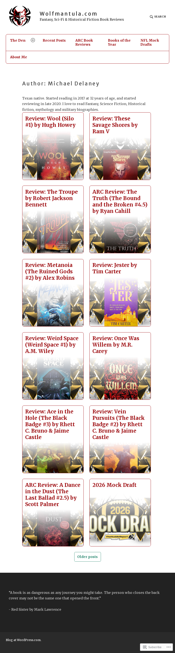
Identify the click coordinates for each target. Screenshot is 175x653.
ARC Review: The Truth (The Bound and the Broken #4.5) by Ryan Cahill (119, 201)
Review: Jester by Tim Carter (114, 268)
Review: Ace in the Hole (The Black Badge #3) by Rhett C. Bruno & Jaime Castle (50, 424)
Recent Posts (54, 40)
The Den (18, 40)
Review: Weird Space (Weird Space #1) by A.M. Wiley (52, 344)
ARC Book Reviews (84, 42)
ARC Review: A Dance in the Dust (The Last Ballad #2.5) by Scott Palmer (52, 495)
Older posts (87, 557)
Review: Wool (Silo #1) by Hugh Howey (50, 121)
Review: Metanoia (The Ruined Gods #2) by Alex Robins (50, 271)
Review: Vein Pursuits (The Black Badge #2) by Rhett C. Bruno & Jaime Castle (118, 424)
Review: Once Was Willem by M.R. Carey (115, 344)
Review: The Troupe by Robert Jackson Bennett (51, 198)
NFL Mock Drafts (149, 42)
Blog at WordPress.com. (23, 640)
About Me (18, 57)
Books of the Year (119, 42)
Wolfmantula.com (69, 14)
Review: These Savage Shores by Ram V (115, 125)
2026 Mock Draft (114, 485)
